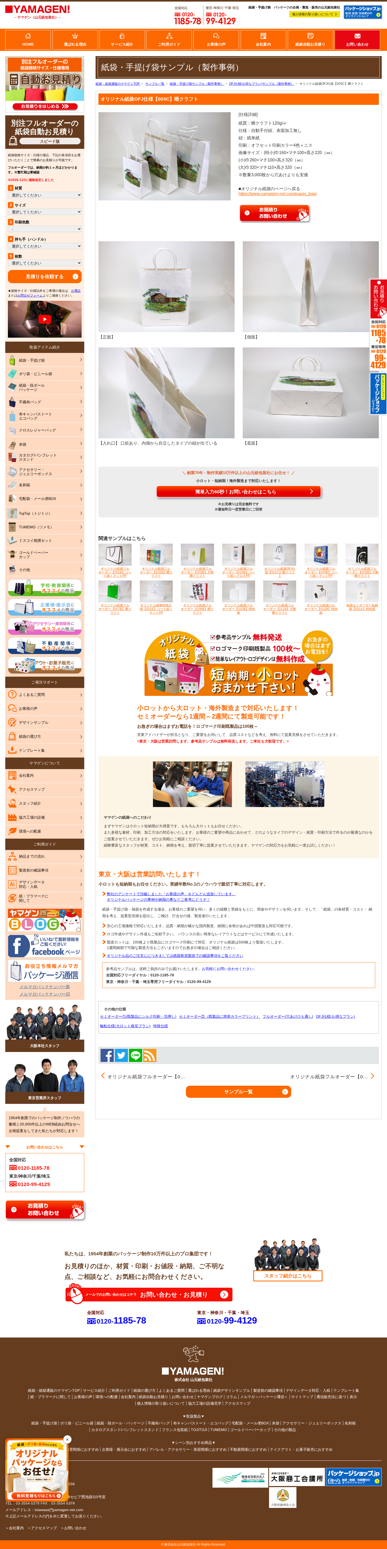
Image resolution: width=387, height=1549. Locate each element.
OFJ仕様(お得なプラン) (335, 1016)
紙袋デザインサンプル (231, 1390)
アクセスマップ (237, 1403)
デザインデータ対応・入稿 (308, 1390)
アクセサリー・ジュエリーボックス (311, 1423)
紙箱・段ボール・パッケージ (121, 1423)
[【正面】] (166, 286)
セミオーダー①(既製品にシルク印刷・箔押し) (138, 1016)
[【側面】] (311, 286)
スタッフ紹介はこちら (288, 1275)
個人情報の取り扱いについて (312, 14)
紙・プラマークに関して (50, 1397)
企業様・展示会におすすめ (124, 1449)
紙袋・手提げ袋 (44, 1423)
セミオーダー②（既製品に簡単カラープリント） (219, 1016)
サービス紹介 (94, 1390)
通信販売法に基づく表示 (336, 1397)
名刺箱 (350, 1423)
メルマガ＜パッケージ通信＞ (264, 1397)
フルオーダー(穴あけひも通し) (288, 1016)
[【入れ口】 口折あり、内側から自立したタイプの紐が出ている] (166, 392)
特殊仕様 (160, 1026)
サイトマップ (302, 1397)
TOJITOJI (199, 1430)
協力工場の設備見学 (204, 1403)
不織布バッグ (159, 1423)
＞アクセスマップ (42, 1528)
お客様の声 (83, 1397)
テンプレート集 (346, 1390)
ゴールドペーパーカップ (250, 1430)
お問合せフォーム (30, 295)
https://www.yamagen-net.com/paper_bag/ (278, 193)
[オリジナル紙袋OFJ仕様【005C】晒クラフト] (164, 156)
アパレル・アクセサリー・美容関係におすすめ (188, 1449)
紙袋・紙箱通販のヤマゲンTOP (54, 1390)
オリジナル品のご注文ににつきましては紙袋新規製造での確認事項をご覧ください (175, 955)
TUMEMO (218, 1430)
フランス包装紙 (175, 1430)
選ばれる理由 (199, 1390)
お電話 (76, 291)
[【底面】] (311, 392)
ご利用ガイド (119, 1390)
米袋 (275, 1423)
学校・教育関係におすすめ (76, 1449)
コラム (231, 1397)
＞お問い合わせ (73, 1528)
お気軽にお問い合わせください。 (229, 969)
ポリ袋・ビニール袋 (76, 1423)
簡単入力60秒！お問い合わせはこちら (235, 491)
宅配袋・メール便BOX (250, 1423)
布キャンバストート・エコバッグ (201, 1423)
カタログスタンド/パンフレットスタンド (125, 1430)
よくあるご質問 (172, 1390)
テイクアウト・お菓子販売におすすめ (301, 1449)
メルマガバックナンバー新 (44, 987)
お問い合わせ (183, 1397)
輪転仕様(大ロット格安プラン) (125, 1026)
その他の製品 (285, 1430)
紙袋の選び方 (144, 1390)
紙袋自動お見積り (153, 1397)
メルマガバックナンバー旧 (44, 994)
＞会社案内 (14, 1528)
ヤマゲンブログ (210, 1397)
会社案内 (128, 1397)
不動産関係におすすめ (248, 1449)
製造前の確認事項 (268, 1390)
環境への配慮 (107, 1397)
